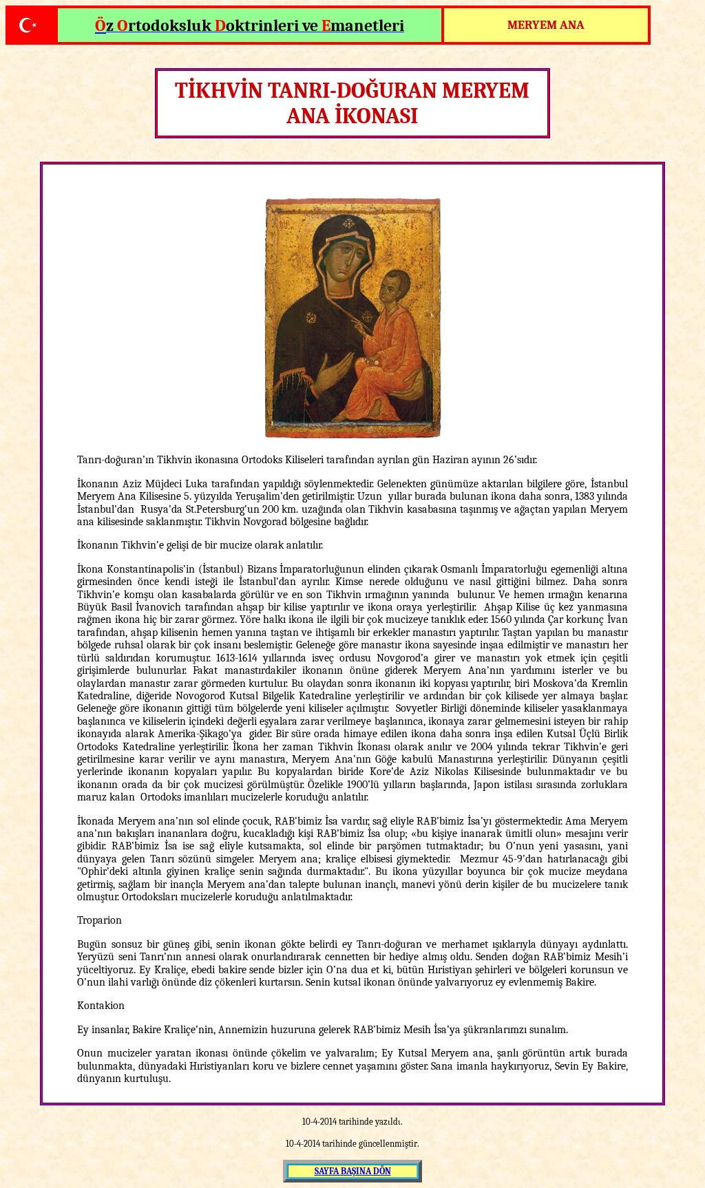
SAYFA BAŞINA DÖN (353, 1171)
